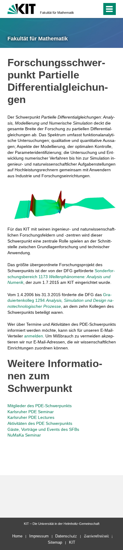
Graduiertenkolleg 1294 (60, 300)
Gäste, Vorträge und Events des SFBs (43, 429)
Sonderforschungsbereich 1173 (61, 276)
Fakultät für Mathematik (57, 12)
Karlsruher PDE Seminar (30, 411)
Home (17, 536)
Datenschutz (66, 536)
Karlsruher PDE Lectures (30, 417)
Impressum (39, 536)
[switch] (86, 9)
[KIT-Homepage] (21, 8)
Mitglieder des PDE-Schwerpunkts (39, 405)
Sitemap (55, 542)
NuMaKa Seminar (24, 435)
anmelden (33, 336)
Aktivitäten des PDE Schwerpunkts (39, 423)
